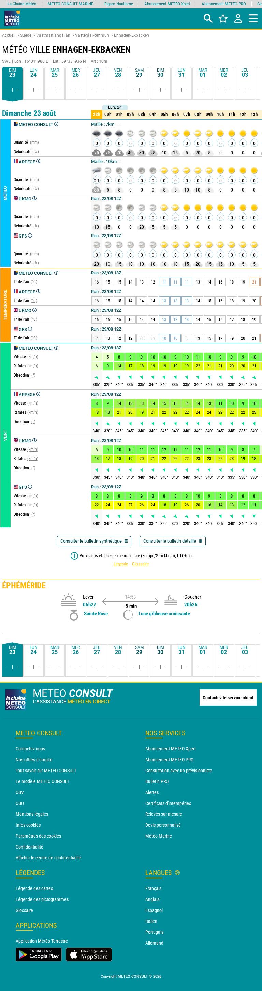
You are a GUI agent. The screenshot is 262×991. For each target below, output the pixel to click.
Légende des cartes (34, 888)
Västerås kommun (92, 35)
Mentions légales (32, 814)
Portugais (154, 932)
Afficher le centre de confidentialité (48, 857)
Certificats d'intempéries (168, 803)
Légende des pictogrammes (42, 899)
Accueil (8, 35)
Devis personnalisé (163, 825)
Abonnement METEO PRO (169, 759)
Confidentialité (29, 847)
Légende (121, 563)
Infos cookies (28, 825)
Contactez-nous (30, 748)
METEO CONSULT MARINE (70, 3)
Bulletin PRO (157, 781)
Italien (151, 921)
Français (153, 888)
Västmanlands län (53, 35)
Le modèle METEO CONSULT (42, 781)
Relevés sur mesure (163, 814)
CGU (20, 803)
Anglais (152, 899)
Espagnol (154, 910)
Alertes (152, 792)
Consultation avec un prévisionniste (178, 770)
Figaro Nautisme (118, 3)
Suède (25, 35)
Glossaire (140, 563)
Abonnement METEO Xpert (170, 748)
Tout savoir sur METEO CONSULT (46, 770)
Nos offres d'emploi (34, 759)
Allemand (154, 943)
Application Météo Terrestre (42, 941)
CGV (20, 792)
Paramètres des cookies (38, 836)
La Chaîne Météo (22, 3)
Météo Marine (158, 836)
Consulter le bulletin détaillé (170, 541)
